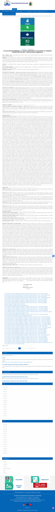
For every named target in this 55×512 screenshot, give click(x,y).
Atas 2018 (5, 404)
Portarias (5, 461)
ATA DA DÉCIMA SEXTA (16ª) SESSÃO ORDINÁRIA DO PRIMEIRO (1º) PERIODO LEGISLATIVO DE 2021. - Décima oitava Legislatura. (27, 320)
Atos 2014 (5, 450)
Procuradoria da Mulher (41, 11)
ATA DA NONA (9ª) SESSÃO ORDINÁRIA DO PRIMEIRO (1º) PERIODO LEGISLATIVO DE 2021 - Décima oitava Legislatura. (25, 329)
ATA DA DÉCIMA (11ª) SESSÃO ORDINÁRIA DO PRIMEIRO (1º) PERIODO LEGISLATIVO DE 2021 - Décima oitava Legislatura (25, 325)
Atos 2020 (5, 437)
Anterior (7, 348)
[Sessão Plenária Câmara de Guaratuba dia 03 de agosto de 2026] (20, 378)
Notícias (4, 472)
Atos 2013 (5, 453)
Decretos (5, 466)
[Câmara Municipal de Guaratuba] (18, 3)
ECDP (46, 11)
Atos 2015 (5, 448)
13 (26, 348)
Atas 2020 (5, 400)
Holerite (34, 11)
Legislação (13, 11)
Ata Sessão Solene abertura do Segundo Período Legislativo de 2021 (16, 312)
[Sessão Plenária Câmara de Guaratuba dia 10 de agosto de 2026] (20, 374)
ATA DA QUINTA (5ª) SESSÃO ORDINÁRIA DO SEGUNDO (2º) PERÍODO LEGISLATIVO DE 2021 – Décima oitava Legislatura (25, 302)
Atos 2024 (5, 428)
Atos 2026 (5, 424)
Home (4, 11)
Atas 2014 (5, 415)
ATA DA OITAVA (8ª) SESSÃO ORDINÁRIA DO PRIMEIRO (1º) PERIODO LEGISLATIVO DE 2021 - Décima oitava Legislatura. (25, 330)
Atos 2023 (5, 431)
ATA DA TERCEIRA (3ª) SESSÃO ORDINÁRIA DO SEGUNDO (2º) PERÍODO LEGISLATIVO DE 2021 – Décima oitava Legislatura (26, 307)
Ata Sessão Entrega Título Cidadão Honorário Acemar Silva (14, 303)
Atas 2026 (5, 387)
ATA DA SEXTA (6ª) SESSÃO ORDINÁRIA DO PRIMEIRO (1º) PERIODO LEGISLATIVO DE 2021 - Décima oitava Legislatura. (25, 333)
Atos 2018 (5, 442)
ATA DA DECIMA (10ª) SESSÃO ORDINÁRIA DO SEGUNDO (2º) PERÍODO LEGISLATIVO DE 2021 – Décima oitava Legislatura (26, 293)
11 (21, 348)
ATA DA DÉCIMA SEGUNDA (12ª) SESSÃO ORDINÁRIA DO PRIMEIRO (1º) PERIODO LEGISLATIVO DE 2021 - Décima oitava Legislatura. (27, 324)
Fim (35, 348)
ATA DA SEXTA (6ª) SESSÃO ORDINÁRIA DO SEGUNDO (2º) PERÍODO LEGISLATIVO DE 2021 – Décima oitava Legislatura (25, 301)
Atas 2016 (5, 409)
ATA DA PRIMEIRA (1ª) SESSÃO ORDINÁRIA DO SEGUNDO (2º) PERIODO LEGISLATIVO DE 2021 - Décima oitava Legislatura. (26, 310)
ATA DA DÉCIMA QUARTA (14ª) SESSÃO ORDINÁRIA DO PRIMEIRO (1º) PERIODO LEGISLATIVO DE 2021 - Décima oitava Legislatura (27, 321)
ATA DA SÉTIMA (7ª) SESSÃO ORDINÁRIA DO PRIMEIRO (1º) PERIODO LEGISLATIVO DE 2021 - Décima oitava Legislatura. (25, 332)
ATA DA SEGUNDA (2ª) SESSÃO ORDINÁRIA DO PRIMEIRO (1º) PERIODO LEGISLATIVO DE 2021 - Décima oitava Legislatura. (26, 339)
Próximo (31, 348)
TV (24, 11)
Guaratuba (21, 11)
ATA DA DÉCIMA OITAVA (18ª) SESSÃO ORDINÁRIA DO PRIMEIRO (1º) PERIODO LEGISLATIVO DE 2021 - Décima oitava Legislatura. (27, 318)
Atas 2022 (5, 395)
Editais (4, 470)
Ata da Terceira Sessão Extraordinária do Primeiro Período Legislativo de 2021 (18, 315)
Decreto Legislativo (6, 468)
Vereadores (7, 11)
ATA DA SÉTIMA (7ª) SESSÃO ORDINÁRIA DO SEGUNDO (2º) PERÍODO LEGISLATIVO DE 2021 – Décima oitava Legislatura (25, 300)
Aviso (3, 357)
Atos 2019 (5, 439)
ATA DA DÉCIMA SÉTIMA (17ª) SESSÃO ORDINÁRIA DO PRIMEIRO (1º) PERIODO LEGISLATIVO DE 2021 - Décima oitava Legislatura (27, 319)
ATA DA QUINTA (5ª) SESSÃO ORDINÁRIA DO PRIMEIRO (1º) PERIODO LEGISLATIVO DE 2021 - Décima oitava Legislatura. (25, 336)
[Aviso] (7, 355)
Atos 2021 (5, 435)
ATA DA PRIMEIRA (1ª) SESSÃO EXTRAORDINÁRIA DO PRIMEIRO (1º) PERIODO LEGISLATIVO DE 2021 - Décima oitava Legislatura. (27, 334)
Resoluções (5, 464)
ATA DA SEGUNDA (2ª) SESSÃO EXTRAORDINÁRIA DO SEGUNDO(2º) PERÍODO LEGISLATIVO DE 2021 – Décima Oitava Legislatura (27, 294)
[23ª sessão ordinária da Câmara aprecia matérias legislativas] (17, 362)
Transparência (29, 11)
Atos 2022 (5, 433)
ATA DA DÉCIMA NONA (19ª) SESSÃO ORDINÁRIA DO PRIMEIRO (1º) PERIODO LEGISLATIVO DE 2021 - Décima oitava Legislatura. (27, 316)
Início (4, 348)
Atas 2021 (23, 49)
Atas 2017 (5, 406)
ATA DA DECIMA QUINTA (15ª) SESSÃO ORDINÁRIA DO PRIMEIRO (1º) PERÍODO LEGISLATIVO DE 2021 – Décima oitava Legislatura (27, 323)
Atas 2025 (5, 389)
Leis (16, 11)
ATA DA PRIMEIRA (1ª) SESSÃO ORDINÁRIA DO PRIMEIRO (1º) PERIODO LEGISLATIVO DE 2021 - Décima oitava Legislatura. (26, 341)
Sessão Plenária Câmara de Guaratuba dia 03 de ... (15, 381)
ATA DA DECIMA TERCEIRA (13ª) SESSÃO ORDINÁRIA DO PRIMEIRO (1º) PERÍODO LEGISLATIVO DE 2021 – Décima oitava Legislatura (27, 327)
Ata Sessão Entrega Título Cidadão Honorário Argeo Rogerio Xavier (16, 305)
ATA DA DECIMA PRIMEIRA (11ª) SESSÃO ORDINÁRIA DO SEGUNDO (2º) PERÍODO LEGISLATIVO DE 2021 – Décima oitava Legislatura (27, 51)
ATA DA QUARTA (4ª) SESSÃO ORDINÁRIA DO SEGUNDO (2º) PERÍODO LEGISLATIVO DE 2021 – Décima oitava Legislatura (25, 306)
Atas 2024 (5, 391)
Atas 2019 (5, 402)
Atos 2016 (5, 446)
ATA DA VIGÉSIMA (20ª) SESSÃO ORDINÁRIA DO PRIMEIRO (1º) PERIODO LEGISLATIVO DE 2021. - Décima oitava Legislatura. (26, 314)
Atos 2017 (5, 444)
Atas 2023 (5, 393)
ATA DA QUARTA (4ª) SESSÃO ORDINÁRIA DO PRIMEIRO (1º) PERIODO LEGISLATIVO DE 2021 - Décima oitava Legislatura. (25, 337)
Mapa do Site (27, 507)
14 (28, 348)
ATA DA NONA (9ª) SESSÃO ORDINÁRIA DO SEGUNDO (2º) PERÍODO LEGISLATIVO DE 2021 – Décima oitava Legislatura (25, 296)
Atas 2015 (5, 411)
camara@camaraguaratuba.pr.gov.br (38, 15)
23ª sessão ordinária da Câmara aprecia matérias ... (15, 364)
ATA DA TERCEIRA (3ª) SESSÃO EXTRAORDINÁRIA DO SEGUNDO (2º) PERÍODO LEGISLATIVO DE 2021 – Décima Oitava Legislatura (27, 297)
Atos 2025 (5, 426)
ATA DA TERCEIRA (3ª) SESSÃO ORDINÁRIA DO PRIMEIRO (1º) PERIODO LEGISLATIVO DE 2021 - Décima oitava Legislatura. (26, 338)
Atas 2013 (5, 413)
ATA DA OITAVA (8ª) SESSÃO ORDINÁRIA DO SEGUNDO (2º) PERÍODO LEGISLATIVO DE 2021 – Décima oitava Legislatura (25, 298)
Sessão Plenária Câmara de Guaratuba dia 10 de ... (15, 377)
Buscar (14, 9)
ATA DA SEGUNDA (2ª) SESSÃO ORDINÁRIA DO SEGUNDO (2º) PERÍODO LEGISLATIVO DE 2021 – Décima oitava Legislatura (26, 309)
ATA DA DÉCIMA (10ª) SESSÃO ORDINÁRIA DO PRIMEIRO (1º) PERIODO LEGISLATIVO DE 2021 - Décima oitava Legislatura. (26, 328)
